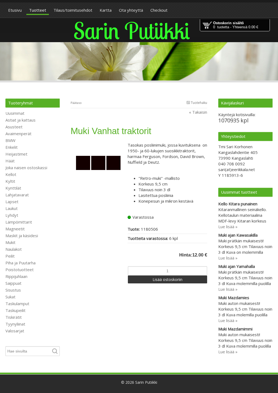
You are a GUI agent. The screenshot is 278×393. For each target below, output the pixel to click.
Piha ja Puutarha (20, 262)
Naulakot (13, 249)
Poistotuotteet (19, 269)
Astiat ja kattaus (20, 120)
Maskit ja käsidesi (21, 235)
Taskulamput (17, 303)
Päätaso (76, 103)
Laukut (11, 208)
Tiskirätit (13, 317)
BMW (10, 140)
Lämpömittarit (18, 222)
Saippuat (13, 283)
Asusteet (14, 126)
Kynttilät (13, 188)
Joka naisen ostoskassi (26, 167)
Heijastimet (16, 154)
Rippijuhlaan (16, 276)
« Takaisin (198, 112)
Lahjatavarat (17, 194)
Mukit (10, 242)
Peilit (10, 256)
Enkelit (11, 147)
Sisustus (13, 290)
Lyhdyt (11, 215)
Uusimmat (14, 113)
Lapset (11, 201)
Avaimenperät (18, 133)
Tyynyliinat (15, 324)
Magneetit (15, 228)
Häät (10, 160)
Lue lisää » (228, 226)
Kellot (10, 174)
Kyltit (10, 181)
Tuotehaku (198, 102)
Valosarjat (14, 330)
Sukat (10, 296)
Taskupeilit (15, 310)
